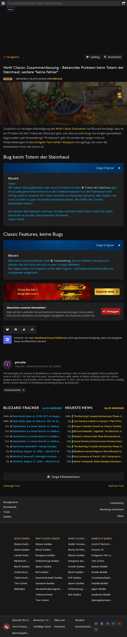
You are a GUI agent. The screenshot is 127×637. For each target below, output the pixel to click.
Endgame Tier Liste (102, 555)
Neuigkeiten (13, 57)
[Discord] (96, 623)
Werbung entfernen (112, 509)
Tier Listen (20, 583)
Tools (6, 511)
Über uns (59, 620)
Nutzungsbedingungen (21, 633)
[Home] (6, 629)
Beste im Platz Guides (77, 549)
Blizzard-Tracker (21, 407)
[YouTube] (119, 623)
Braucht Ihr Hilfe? (21, 620)
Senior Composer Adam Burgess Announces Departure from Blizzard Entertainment (98, 461)
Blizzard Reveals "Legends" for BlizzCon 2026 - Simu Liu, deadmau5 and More (98, 431)
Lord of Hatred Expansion (102, 544)
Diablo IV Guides (101, 538)
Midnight (19, 588)
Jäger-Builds (98, 588)
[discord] (7, 339)
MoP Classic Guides (48, 538)
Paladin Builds (99, 583)
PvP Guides (74, 577)
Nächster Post (116, 485)
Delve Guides (22, 549)
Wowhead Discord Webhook (51, 337)
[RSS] (96, 629)
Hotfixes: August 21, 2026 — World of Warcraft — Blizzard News (37, 451)
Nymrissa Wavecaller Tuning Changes (35, 446)
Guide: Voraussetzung (77, 544)
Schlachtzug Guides (22, 572)
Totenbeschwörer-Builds (102, 577)
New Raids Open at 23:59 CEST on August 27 (37, 416)
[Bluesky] (7, 330)
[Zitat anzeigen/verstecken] (119, 168)
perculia (57, 78)
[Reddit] (24, 330)
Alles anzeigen (52, 408)
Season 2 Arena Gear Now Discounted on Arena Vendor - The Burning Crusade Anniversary (98, 436)
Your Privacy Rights (21, 626)
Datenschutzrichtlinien (84, 626)
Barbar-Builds (99, 566)
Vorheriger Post (11, 485)
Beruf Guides (22, 566)
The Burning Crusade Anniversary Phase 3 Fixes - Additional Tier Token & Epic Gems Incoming (98, 416)
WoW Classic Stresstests (71, 129)
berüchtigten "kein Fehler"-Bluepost (51, 142)
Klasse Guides (22, 544)
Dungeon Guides (45, 555)
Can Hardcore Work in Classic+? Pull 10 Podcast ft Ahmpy (98, 421)
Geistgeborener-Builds (102, 600)
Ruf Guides (42, 572)
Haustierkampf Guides (49, 577)
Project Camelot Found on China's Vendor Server (98, 426)
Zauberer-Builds (100, 594)
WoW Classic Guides (77, 538)
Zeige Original (105, 168)
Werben (80, 620)
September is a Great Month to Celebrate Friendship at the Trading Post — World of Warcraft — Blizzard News (37, 436)
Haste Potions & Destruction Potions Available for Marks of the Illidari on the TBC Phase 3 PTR (98, 441)
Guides (7, 516)
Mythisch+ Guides (22, 560)
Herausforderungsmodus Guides (50, 588)
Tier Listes (97, 560)
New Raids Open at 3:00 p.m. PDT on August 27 (37, 421)
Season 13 (97, 549)
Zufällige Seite (42, 626)
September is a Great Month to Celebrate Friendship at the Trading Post (37, 426)
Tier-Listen (42, 600)
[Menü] (3, 3)
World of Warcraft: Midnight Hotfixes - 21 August (37, 456)
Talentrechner (22, 577)
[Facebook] (16, 330)
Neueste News (78, 407)
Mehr (121, 516)
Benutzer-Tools (42, 620)
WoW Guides (22, 538)
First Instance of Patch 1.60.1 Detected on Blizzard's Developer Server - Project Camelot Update (98, 456)
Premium (59, 626)
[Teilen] (123, 3)
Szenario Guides (45, 583)
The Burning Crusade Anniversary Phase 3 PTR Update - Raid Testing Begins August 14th (98, 446)
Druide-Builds (99, 572)
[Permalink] (32, 330)
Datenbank (10, 506)
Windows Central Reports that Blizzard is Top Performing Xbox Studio (98, 451)
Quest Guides (44, 566)
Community (117, 503)
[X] (101, 623)
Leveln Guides (22, 555)
